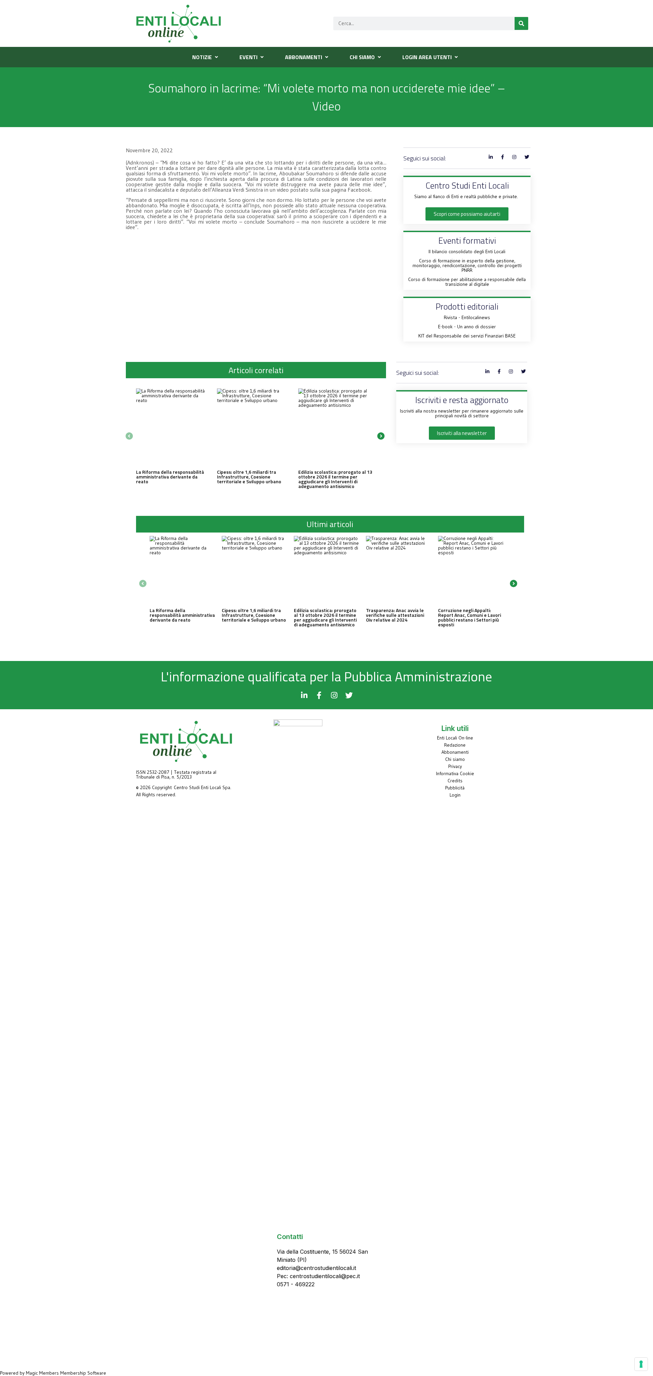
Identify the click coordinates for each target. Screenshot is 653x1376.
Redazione (455, 745)
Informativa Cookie (455, 773)
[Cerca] (521, 23)
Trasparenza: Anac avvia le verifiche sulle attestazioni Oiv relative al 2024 (395, 615)
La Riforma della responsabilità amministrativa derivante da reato (170, 476)
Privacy (455, 766)
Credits (455, 781)
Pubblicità (455, 788)
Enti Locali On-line (455, 738)
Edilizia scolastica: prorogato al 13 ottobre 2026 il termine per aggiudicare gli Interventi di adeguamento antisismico (335, 479)
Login (455, 795)
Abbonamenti (455, 752)
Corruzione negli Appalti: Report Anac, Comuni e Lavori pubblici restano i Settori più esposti (469, 617)
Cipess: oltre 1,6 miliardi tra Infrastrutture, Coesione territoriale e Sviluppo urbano (249, 476)
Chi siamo (455, 759)
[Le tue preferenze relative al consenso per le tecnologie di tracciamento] (641, 1364)
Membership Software (83, 1373)
